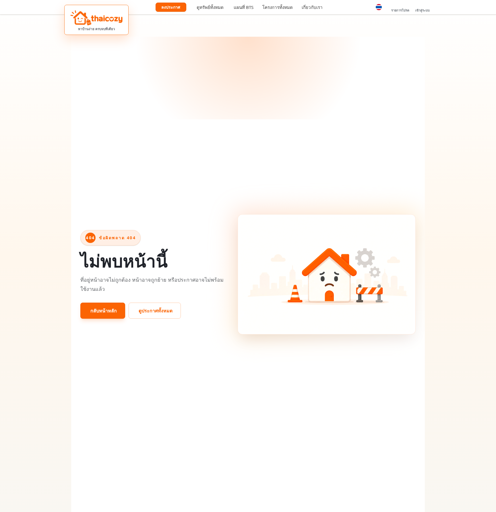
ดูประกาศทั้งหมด (156, 310)
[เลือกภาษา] (379, 7)
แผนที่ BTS (243, 7)
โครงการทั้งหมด (277, 7)
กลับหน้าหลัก (103, 310)
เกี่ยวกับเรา (312, 7)
